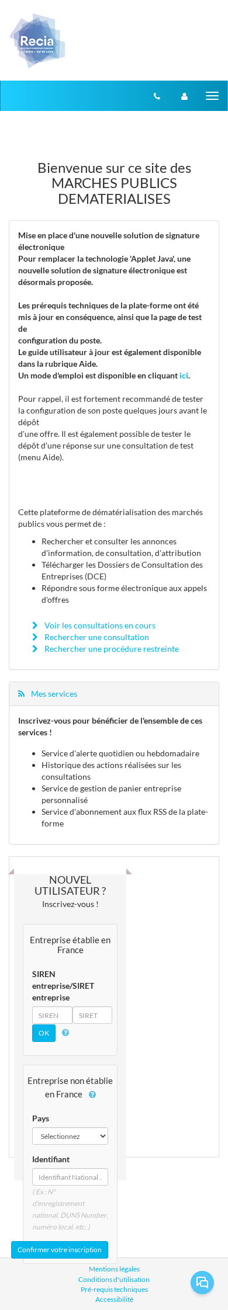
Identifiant (51, 1159)
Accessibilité (114, 1299)
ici (183, 375)
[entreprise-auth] (184, 95)
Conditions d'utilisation (114, 1279)
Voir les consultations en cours (99, 625)
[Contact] (157, 95)
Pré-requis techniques (114, 1289)
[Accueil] (37, 40)
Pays (40, 1118)
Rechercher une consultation (96, 637)
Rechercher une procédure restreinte (111, 649)
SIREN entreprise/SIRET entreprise (63, 985)
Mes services (53, 694)
